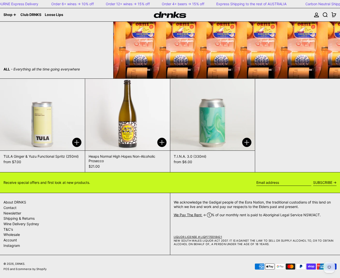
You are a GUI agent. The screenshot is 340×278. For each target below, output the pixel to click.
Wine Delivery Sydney (21, 224)
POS (6, 269)
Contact (9, 208)
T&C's (8, 229)
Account (10, 240)
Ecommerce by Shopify (31, 269)
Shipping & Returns (19, 218)
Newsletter (12, 213)
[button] (325, 14)
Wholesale (11, 234)
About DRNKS (14, 202)
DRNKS (19, 264)
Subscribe (322, 182)
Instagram (11, 245)
